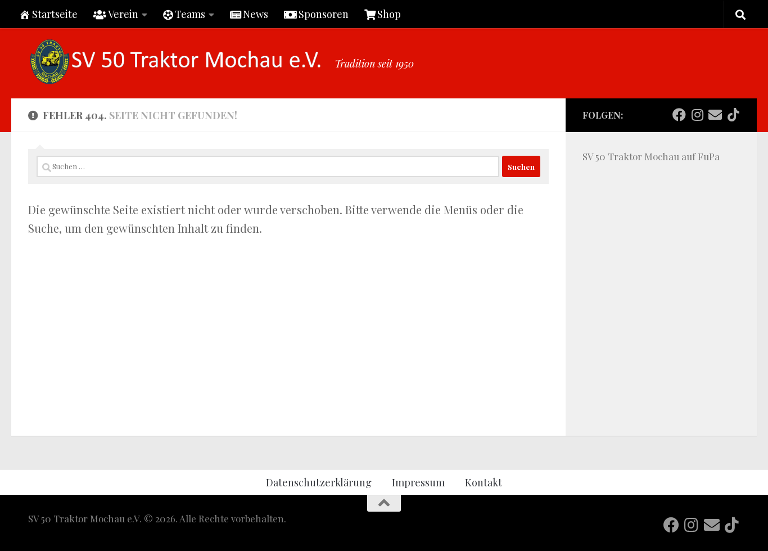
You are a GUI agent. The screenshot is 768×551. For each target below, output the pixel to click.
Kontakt (483, 482)
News (255, 14)
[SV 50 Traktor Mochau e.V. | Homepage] (175, 62)
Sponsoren (324, 14)
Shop (389, 14)
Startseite (55, 14)
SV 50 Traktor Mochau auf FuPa (651, 156)
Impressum (418, 482)
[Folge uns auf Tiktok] (733, 114)
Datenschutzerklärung (319, 482)
